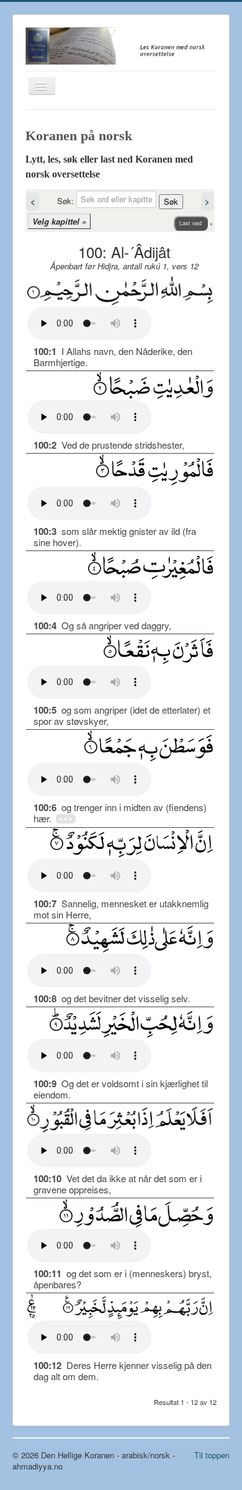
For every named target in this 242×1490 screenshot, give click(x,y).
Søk (171, 201)
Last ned (190, 223)
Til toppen (212, 1455)
